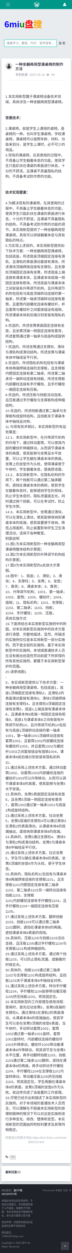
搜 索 (62, 43)
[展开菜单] (8, 4)
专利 (13, 1157)
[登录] (64, 4)
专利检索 (21, 75)
